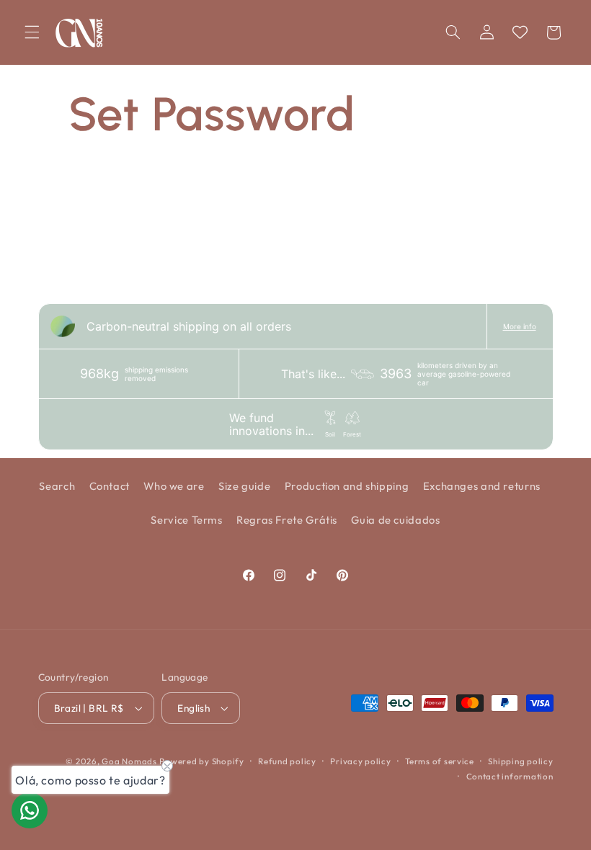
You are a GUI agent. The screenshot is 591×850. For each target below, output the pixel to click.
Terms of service (439, 761)
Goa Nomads (129, 761)
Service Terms (186, 520)
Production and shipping (347, 486)
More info (519, 326)
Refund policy (287, 761)
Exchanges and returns (482, 486)
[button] (31, 32)
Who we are (173, 486)
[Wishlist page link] (520, 32)
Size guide (244, 486)
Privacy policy (360, 761)
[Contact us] (30, 810)
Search (57, 486)
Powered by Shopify (201, 761)
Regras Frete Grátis (286, 520)
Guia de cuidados (395, 520)
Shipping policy (520, 761)
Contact (109, 486)
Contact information (510, 776)
